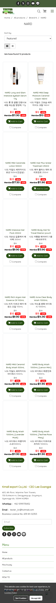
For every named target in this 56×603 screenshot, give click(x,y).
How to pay (7, 564)
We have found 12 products (17, 54)
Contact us (6, 570)
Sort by (8, 33)
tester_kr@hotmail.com (22, 509)
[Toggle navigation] (52, 11)
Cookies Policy (10, 592)
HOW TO (6, 577)
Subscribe (8, 528)
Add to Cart (16, 121)
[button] (38, 11)
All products (7, 558)
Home (4, 552)
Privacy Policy (38, 589)
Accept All (36, 598)
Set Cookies (21, 598)
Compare (16, 127)
